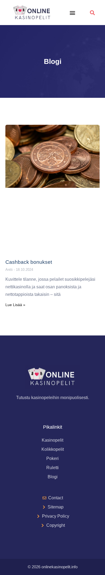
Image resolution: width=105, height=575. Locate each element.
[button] (72, 12)
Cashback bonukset (28, 262)
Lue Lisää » (15, 305)
